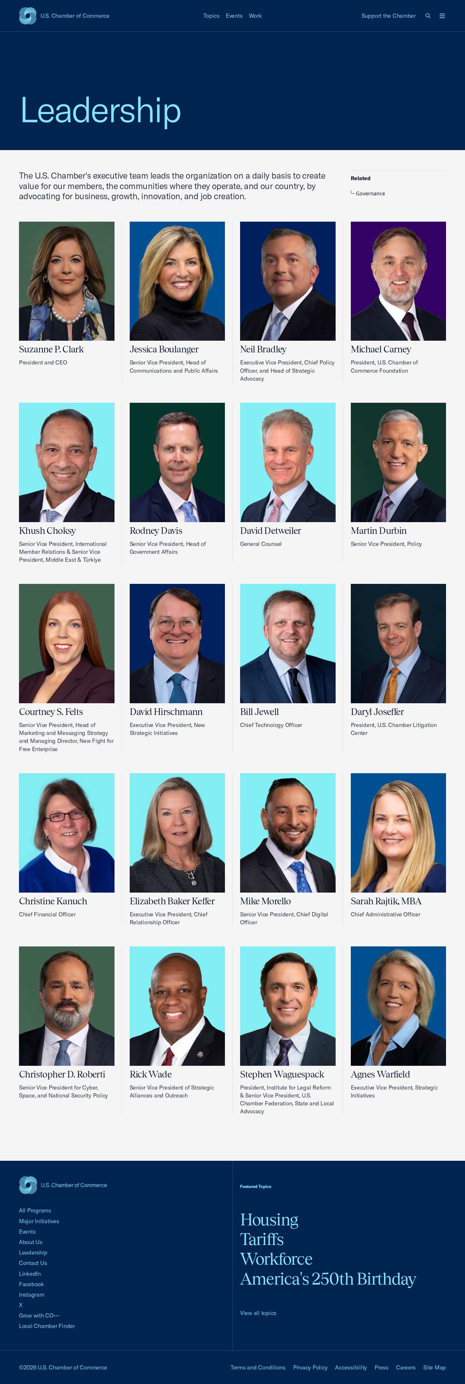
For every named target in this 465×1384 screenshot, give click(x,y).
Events (234, 15)
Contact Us (33, 1263)
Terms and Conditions (258, 1367)
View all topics (258, 1313)
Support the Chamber (389, 15)
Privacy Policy (310, 1367)
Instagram (31, 1294)
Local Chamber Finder (47, 1326)
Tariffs (262, 1239)
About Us (30, 1242)
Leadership (33, 1252)
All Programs (35, 1210)
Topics (211, 15)
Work (255, 15)
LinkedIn (30, 1273)
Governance (370, 193)
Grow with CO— (39, 1315)
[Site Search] (428, 16)
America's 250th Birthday (328, 1278)
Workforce (276, 1258)
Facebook (31, 1284)
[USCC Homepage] (63, 1185)
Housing (269, 1219)
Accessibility (351, 1367)
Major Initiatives (39, 1221)
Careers (406, 1367)
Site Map (434, 1367)
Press (381, 1367)
